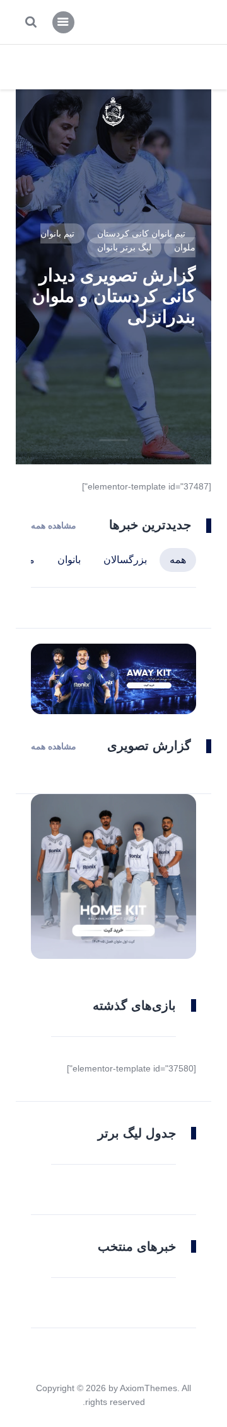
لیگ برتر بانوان (124, 247)
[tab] (178, 560)
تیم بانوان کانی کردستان (141, 233)
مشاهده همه (53, 525)
